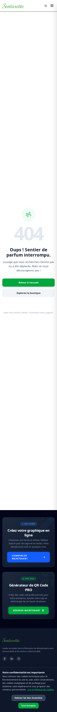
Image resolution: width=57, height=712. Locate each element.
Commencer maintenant (20, 557)
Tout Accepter (28, 705)
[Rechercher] (45, 6)
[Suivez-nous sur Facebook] (4, 658)
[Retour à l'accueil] (13, 6)
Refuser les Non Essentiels (28, 697)
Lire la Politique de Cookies (40, 689)
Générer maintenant (26, 610)
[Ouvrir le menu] (52, 6)
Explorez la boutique (28, 293)
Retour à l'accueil (29, 282)
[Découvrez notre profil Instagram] (18, 658)
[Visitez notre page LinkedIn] (11, 658)
